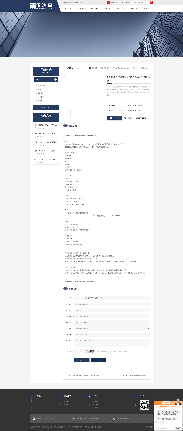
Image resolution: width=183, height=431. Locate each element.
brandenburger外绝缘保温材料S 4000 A (85, 375)
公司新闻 (66, 401)
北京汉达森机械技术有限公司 (76, 2)
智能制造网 (98, 427)
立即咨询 (116, 118)
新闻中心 (107, 9)
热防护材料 (41, 85)
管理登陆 (150, 427)
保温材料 (41, 100)
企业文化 (95, 404)
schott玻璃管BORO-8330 (137, 375)
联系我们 (146, 9)
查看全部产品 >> (46, 107)
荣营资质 (95, 407)
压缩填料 (41, 89)
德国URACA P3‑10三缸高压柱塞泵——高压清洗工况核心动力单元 (56, 133)
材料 (37, 79)
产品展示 (106, 68)
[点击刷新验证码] (90, 351)
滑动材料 (41, 97)
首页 (100, 68)
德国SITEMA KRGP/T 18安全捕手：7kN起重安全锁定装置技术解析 (57, 159)
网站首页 (68, 9)
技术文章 (120, 9)
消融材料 (41, 93)
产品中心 (94, 9)
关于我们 (81, 9)
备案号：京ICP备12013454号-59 (76, 427)
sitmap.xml (143, 427)
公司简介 (95, 401)
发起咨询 (178, 428)
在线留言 (133, 9)
